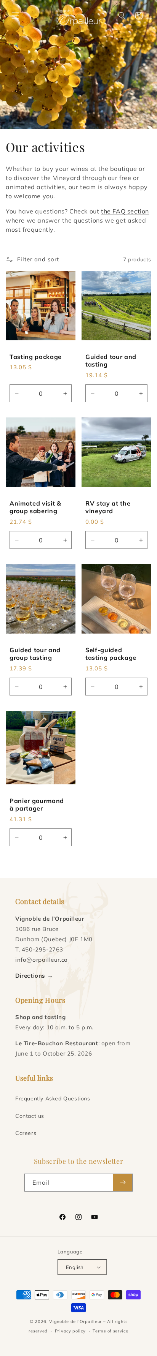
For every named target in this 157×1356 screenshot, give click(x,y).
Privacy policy (70, 1331)
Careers (25, 1133)
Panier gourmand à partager (37, 804)
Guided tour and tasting (110, 360)
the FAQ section (125, 211)
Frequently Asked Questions (52, 1098)
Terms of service (110, 1331)
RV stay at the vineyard (107, 507)
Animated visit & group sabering (35, 507)
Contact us (29, 1116)
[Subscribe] (122, 1182)
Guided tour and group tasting (35, 653)
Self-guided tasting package (110, 653)
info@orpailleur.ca (41, 959)
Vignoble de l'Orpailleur (75, 1321)
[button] (15, 15)
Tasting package (36, 356)
